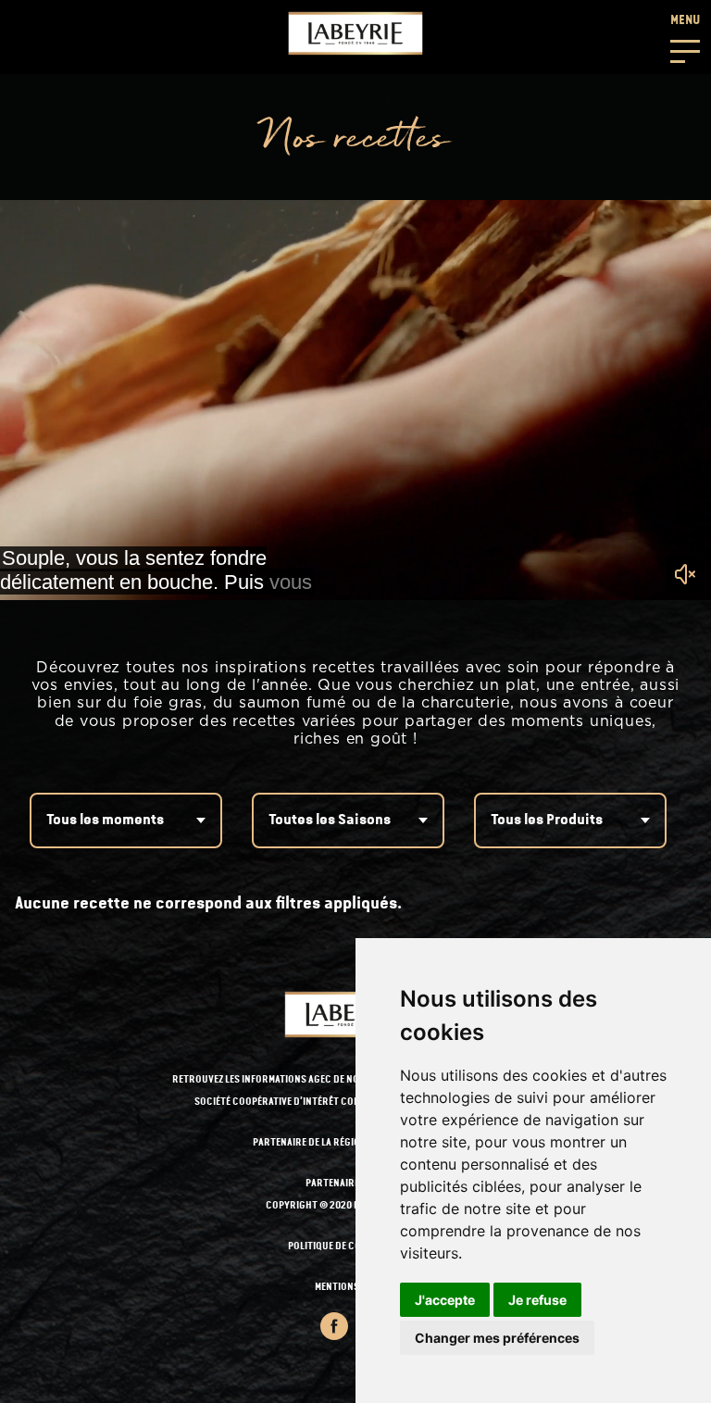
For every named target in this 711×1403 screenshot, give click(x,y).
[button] (685, 37)
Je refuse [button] (537, 1300)
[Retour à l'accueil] (355, 33)
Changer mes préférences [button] (497, 1338)
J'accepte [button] (445, 1300)
